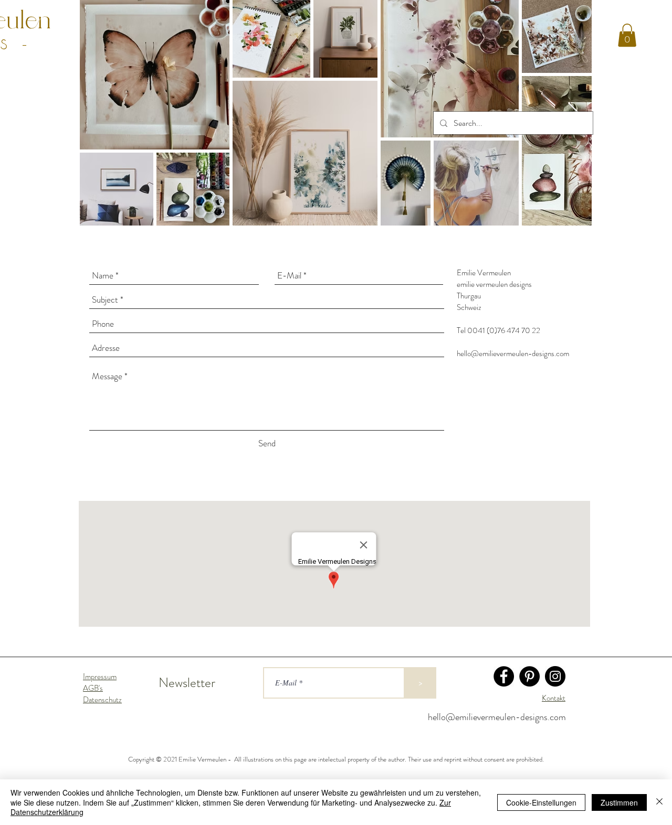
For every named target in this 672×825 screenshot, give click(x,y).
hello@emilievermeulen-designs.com (513, 353)
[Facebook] (504, 676)
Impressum (100, 676)
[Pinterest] (529, 676)
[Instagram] (555, 676)
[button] (627, 35)
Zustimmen (619, 802)
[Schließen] (659, 802)
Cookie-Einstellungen (541, 802)
